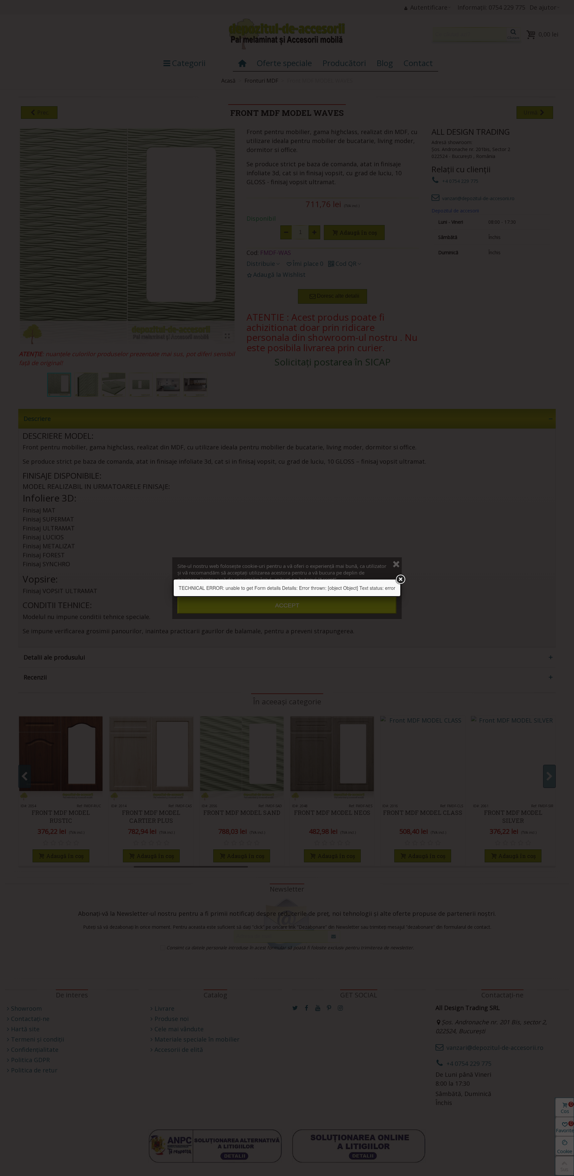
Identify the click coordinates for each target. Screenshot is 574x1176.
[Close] (400, 580)
